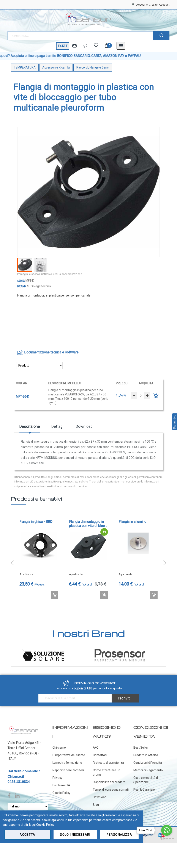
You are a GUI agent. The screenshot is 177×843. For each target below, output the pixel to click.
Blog (96, 804)
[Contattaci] (74, 46)
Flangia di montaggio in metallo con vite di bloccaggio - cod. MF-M (137, 519)
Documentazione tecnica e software (51, 352)
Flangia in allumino (83, 522)
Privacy (57, 777)
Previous (12, 563)
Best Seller (140, 747)
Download (84, 426)
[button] (40, 264)
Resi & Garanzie (144, 789)
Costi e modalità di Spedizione (145, 780)
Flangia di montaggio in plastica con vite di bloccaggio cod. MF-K (37, 524)
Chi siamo (59, 747)
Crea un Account (159, 4)
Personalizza (119, 834)
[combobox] (80, 35)
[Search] (161, 35)
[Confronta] (85, 46)
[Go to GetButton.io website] (167, 838)
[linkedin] (17, 796)
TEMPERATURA (25, 67)
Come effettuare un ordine (106, 772)
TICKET (63, 46)
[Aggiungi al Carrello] (54, 595)
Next (164, 563)
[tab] (29, 428)
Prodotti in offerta (145, 755)
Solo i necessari (75, 834)
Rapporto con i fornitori (68, 770)
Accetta (27, 834)
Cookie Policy (61, 793)
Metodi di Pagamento (148, 770)
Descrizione (29, 426)
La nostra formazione (67, 762)
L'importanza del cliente (68, 755)
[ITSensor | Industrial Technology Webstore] (88, 19)
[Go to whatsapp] (166, 830)
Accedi (140, 4)
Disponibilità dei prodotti (109, 782)
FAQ (95, 747)
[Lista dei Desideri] (96, 46)
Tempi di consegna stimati (111, 789)
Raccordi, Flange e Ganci (92, 67)
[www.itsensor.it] (24, 727)
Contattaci (100, 755)
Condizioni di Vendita (147, 762)
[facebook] (10, 796)
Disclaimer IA (61, 785)
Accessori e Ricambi (56, 67)
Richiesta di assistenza (108, 762)
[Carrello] (106, 46)
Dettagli (57, 426)
